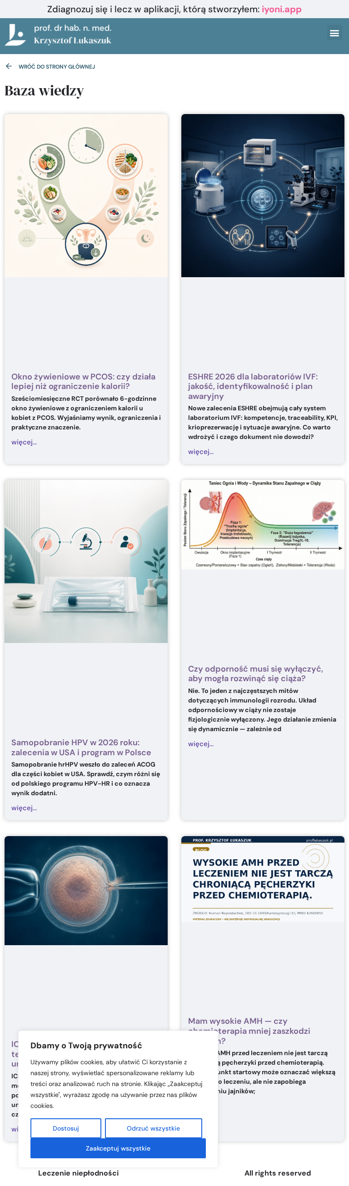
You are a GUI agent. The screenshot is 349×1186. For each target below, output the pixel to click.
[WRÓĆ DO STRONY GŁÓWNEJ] (9, 66)
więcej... (24, 442)
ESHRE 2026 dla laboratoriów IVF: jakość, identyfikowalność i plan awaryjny (253, 386)
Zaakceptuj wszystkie (118, 1148)
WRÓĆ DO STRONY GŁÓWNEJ (57, 66)
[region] (118, 1099)
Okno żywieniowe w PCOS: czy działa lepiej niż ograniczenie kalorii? (83, 381)
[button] (334, 32)
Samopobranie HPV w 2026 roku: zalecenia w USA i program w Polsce (81, 747)
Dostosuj (66, 1128)
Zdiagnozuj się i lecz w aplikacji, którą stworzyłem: (174, 9)
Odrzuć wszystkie (153, 1128)
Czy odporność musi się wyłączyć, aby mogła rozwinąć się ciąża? (255, 673)
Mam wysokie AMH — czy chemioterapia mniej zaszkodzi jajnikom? (249, 1031)
